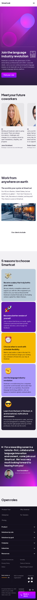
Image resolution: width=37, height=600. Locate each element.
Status (3, 567)
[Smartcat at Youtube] (32, 582)
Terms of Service (25, 563)
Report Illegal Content (26, 567)
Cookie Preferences (7, 559)
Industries (5, 548)
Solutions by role (7, 532)
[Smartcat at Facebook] (29, 579)
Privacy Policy (6, 563)
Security (22, 559)
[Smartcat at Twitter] (29, 582)
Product (4, 527)
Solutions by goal (8, 537)
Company (5, 543)
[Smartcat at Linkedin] (32, 579)
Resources (5, 553)
